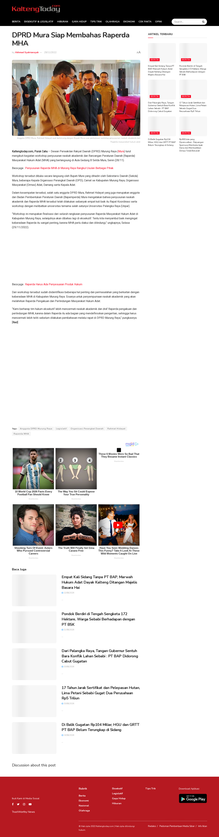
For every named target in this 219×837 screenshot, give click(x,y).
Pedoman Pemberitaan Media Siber (177, 826)
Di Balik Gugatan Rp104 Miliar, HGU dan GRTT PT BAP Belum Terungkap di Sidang (100, 727)
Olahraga (113, 21)
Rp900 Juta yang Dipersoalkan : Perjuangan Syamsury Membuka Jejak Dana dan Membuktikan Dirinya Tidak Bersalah (191, 145)
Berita (16, 21)
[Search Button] (204, 22)
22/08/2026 (68, 593)
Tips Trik (96, 21)
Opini (158, 21)
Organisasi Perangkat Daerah (87, 428)
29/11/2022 (50, 52)
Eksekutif (117, 788)
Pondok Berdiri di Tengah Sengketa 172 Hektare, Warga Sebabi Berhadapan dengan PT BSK (98, 619)
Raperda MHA (21, 433)
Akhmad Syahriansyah (27, 52)
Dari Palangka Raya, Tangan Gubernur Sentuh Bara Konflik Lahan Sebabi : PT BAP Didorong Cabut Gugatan (100, 656)
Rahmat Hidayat (116, 428)
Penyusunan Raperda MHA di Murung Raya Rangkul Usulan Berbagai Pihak (69, 168)
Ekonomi (129, 21)
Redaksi (152, 826)
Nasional (84, 805)
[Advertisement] (76, 257)
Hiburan (62, 21)
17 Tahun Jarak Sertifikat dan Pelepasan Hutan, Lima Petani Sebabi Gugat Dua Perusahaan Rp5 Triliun (101, 693)
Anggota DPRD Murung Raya (36, 428)
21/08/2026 (68, 629)
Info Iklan (202, 826)
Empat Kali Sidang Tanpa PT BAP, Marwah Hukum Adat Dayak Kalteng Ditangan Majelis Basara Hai (99, 582)
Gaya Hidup (79, 21)
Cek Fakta (145, 21)
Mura (121, 151)
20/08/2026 (68, 666)
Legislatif (61, 428)
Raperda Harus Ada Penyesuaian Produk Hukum (53, 284)
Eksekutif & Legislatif (38, 21)
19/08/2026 (68, 735)
